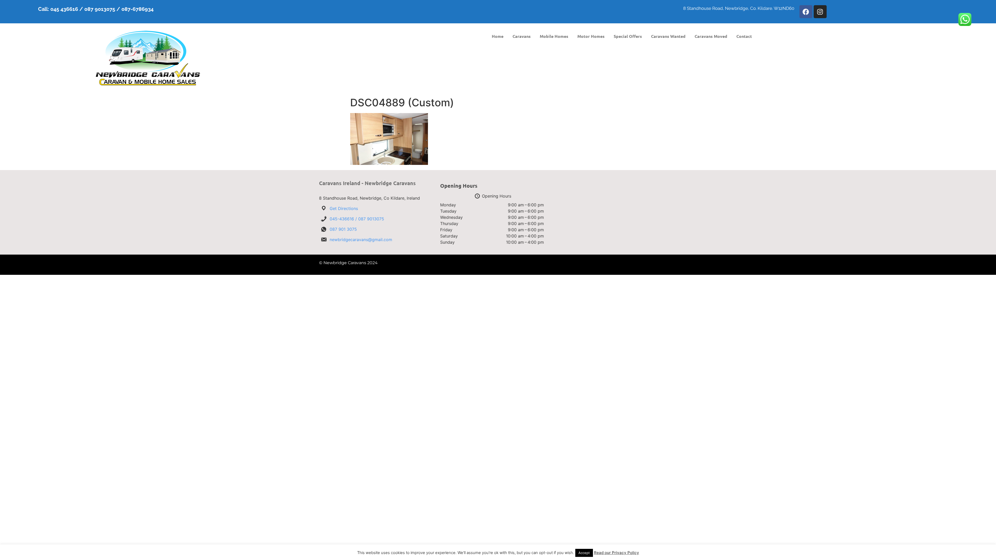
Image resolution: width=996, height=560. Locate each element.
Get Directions (344, 208)
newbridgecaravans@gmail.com (361, 239)
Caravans (522, 36)
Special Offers (628, 36)
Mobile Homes (554, 36)
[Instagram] (820, 11)
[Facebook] (805, 11)
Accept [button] (584, 553)
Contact (744, 36)
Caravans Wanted (668, 36)
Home (497, 36)
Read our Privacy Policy (616, 552)
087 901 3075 (343, 229)
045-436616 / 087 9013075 (357, 218)
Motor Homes (591, 36)
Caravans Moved (711, 36)
